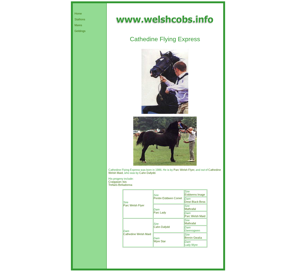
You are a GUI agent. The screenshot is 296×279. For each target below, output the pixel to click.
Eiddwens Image (195, 194)
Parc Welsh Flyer (184, 169)
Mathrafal (190, 209)
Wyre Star (160, 241)
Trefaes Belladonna (120, 184)
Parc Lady (160, 212)
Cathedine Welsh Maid (137, 234)
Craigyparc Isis (117, 181)
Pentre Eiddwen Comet (168, 198)
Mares (78, 25)
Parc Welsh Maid (195, 216)
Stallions (80, 19)
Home (78, 13)
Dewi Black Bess (195, 201)
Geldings (80, 31)
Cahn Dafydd (147, 172)
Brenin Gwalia (193, 237)
